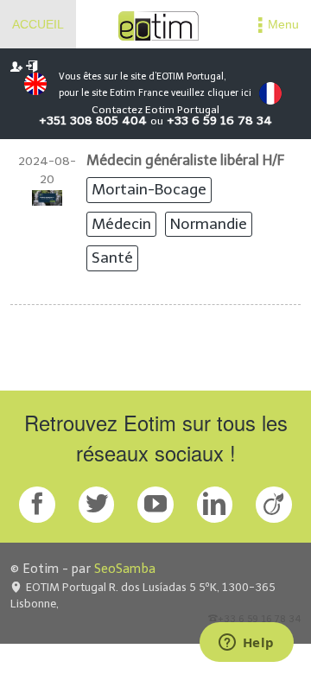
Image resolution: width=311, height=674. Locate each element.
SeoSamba (125, 568)
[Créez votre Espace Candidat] (16, 66)
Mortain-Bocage (149, 189)
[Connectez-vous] (32, 66)
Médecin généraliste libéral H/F (185, 160)
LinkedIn (215, 504)
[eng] (31, 84)
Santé (112, 257)
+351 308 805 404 (93, 120)
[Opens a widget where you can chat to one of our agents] (246, 643)
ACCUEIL (38, 24)
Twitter (97, 504)
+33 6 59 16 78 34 (219, 120)
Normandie (208, 223)
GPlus (155, 504)
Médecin (121, 223)
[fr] (270, 93)
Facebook (37, 504)
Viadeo (274, 504)
